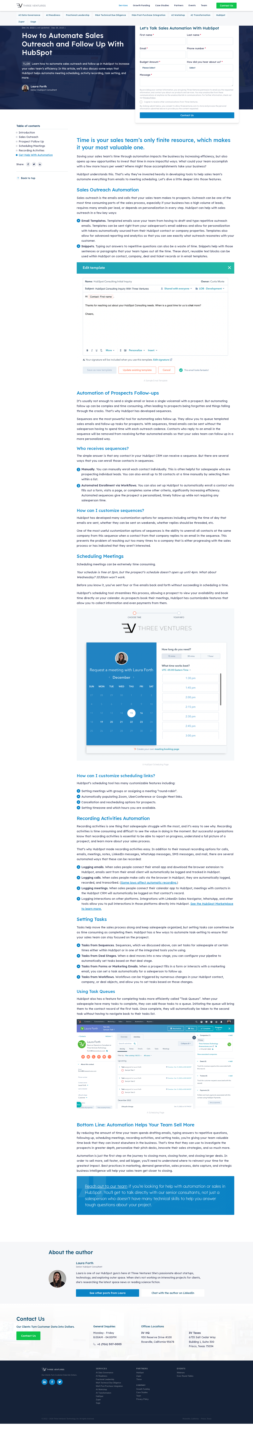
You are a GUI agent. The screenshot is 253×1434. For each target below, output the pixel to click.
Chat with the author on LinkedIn (173, 1293)
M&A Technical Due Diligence (110, 15)
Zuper (21, 21)
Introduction (27, 132)
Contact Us (226, 5)
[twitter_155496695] (60, 1382)
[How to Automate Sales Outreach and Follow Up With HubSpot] (28, 164)
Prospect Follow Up (31, 141)
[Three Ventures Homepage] (31, 5)
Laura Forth (39, 86)
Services (123, 5)
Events (192, 5)
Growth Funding (141, 5)
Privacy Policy (149, 98)
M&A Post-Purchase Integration (148, 15)
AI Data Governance (29, 15)
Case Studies (162, 5)
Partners (178, 5)
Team (204, 5)
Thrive (139, 1379)
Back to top (28, 178)
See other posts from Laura (107, 1293)
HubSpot (220, 15)
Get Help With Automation (36, 155)
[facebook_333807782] (52, 1382)
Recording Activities (31, 150)
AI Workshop (178, 15)
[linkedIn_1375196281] (44, 1382)
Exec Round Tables (185, 1376)
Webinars (181, 1373)
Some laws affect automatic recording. (149, 882)
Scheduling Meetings (32, 146)
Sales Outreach (28, 137)
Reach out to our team (106, 1186)
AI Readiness (53, 15)
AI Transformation (200, 15)
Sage (33, 21)
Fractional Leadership (77, 15)
